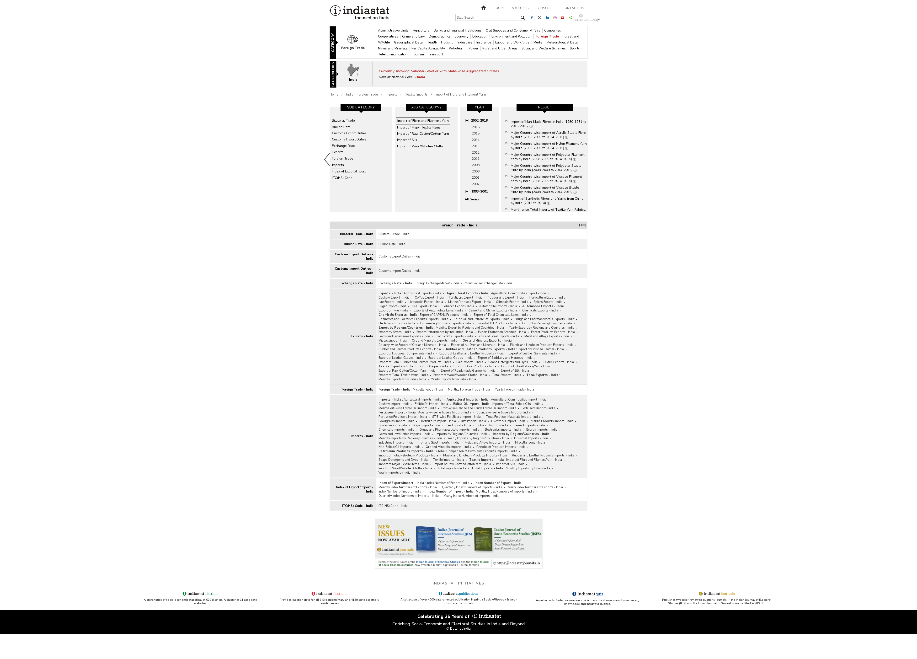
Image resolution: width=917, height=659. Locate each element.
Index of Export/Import (349, 171)
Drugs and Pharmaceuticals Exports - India (544, 319)
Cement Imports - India (529, 425)
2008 (476, 165)
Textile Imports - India (448, 460)
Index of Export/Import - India (354, 489)
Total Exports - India (506, 375)
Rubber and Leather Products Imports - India (543, 455)
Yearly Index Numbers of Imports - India (471, 496)
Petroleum (457, 48)
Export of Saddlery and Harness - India (505, 358)
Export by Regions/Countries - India (547, 323)
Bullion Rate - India (358, 244)
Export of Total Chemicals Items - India (501, 315)
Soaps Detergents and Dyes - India (513, 362)
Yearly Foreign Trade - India (514, 389)
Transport (435, 54)
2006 (476, 171)
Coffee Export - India (429, 297)
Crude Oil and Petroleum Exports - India (481, 319)
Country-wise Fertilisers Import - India (503, 412)
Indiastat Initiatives (459, 583)
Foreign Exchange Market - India (437, 283)
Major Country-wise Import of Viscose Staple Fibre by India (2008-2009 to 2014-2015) (545, 189)
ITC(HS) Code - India (357, 506)
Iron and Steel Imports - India (439, 442)
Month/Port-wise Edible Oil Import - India (407, 408)
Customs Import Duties (349, 139)
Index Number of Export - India (448, 483)
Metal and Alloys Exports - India (547, 336)
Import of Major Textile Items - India (404, 464)
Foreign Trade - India (357, 389)
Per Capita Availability (428, 48)
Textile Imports (416, 94)
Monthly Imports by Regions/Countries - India (411, 438)
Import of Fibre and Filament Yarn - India (534, 460)
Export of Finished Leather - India (541, 349)
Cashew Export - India (394, 297)
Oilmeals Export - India (512, 302)
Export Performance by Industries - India (444, 332)
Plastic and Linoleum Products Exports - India (542, 345)
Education (480, 36)
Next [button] (588, 159)
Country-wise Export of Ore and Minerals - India (412, 345)
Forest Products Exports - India (553, 332)
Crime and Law (414, 36)
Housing (447, 42)
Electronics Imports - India (503, 430)
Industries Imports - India (396, 442)
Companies (552, 30)
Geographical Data (409, 42)
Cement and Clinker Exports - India (493, 310)
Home (334, 94)
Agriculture (422, 30)
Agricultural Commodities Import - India (519, 399)
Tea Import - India (458, 425)
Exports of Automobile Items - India (438, 310)
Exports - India (362, 336)
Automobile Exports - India (498, 306)
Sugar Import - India (427, 425)
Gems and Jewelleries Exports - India (405, 336)
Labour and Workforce (512, 42)
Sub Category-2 (426, 107)
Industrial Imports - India (531, 438)
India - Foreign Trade (362, 94)
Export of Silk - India (515, 371)
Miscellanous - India (393, 340)
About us (520, 8)
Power (474, 48)
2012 (476, 152)
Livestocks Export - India (426, 302)
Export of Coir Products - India (474, 366)
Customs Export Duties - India (354, 256)
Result (544, 107)
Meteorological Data (562, 42)
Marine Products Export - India (469, 302)
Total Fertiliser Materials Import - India (513, 417)
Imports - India (362, 436)
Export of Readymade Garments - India (468, 371)
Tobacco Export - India (458, 306)
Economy (462, 36)
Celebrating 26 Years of (444, 616)
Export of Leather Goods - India (450, 358)
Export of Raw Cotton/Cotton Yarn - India (407, 371)
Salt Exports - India (469, 362)
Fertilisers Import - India (538, 408)
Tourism (418, 54)
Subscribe (546, 8)
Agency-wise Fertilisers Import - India (444, 412)
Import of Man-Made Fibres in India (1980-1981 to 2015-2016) (548, 123)
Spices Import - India (393, 425)
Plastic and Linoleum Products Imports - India (475, 455)
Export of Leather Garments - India (533, 353)
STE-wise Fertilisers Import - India (456, 417)
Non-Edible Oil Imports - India (400, 447)
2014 (476, 140)
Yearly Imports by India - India (399, 473)
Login (499, 8)
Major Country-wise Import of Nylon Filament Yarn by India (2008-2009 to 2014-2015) (549, 145)
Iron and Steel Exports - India (499, 336)
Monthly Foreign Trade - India (469, 389)
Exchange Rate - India (356, 283)
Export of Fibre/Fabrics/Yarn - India (525, 366)
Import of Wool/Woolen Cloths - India (405, 468)
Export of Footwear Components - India (406, 353)
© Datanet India (458, 628)
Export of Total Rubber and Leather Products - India (415, 362)
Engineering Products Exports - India (445, 323)
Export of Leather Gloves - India (401, 358)
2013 (476, 146)
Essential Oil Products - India (497, 323)
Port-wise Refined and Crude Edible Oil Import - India (479, 408)
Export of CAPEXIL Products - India (444, 315)
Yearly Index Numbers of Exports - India (535, 487)
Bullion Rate (341, 127)
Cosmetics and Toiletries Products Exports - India (413, 319)
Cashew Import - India (394, 404)
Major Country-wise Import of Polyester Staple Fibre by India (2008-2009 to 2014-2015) (546, 167)
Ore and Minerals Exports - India (434, 340)
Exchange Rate (343, 146)
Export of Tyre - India (393, 310)
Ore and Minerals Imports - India (448, 447)
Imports (391, 94)
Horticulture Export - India (547, 297)
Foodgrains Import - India (396, 421)
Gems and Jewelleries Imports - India (405, 434)
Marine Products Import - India (552, 421)
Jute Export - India (391, 302)
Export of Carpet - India (432, 366)
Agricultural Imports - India (422, 399)
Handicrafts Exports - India (454, 336)
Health (432, 42)
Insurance (484, 42)
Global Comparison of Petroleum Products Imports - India (476, 451)
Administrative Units (394, 30)
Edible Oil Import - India (431, 404)
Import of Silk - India (510, 464)
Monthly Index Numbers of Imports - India (505, 491)
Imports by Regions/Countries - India (462, 434)
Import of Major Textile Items (419, 127)
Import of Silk (407, 140)
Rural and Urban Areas (500, 48)
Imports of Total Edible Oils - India (516, 404)
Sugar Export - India (392, 306)
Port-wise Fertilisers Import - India (403, 417)
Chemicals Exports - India (540, 310)
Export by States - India (395, 332)
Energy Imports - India (541, 430)
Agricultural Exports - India (422, 293)
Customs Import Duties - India (354, 271)
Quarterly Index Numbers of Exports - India (472, 487)
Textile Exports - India (558, 362)
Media (538, 42)
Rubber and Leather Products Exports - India (410, 349)
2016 (476, 127)
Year (479, 107)
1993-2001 (479, 191)
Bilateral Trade (343, 120)
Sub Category (361, 107)
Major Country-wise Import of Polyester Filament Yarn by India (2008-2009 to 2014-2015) (547, 156)
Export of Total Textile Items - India (403, 375)
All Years (472, 199)
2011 (476, 158)
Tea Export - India (424, 306)
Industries (465, 42)
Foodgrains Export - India (506, 297)
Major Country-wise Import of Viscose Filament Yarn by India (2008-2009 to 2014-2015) (546, 178)
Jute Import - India (473, 421)
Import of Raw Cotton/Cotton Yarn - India (462, 464)
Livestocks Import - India (508, 421)
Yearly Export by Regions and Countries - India (541, 328)
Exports (337, 152)
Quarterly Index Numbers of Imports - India (409, 496)
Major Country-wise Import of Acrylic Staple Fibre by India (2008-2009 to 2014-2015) (548, 134)
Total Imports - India (451, 468)
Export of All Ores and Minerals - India (478, 345)
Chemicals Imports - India (396, 430)
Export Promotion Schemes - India (502, 332)
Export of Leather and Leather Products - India (471, 353)
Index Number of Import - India (400, 491)
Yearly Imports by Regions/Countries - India (478, 438)
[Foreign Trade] (356, 42)
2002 (476, 184)
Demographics (440, 36)
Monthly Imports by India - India (528, 468)
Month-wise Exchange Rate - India (488, 283)
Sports (575, 48)
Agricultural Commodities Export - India (519, 293)
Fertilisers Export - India (466, 297)
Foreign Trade (547, 36)
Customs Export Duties (349, 133)
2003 (476, 177)
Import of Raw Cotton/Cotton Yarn (423, 133)
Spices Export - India (547, 302)
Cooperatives (388, 36)
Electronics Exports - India (397, 323)
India (421, 77)
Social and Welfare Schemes (544, 48)
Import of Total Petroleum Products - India (408, 455)
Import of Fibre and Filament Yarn (461, 94)
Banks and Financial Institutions (458, 30)
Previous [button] (327, 159)
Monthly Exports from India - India (402, 379)
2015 (476, 133)
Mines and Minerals (393, 48)
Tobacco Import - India (492, 425)
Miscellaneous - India (428, 389)
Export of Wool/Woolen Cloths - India (460, 375)
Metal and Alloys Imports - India (487, 442)
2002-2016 (479, 120)
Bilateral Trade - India (356, 234)
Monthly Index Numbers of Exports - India (408, 487)
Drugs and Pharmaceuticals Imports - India (449, 430)
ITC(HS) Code (342, 178)
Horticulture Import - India (438, 421)
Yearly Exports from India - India (453, 379)
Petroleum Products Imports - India (501, 447)
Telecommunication (393, 54)
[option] (361, 159)
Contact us (573, 8)
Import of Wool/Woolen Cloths (420, 146)
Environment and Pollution (511, 36)
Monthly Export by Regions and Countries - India (470, 328)
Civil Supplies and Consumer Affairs (513, 30)
